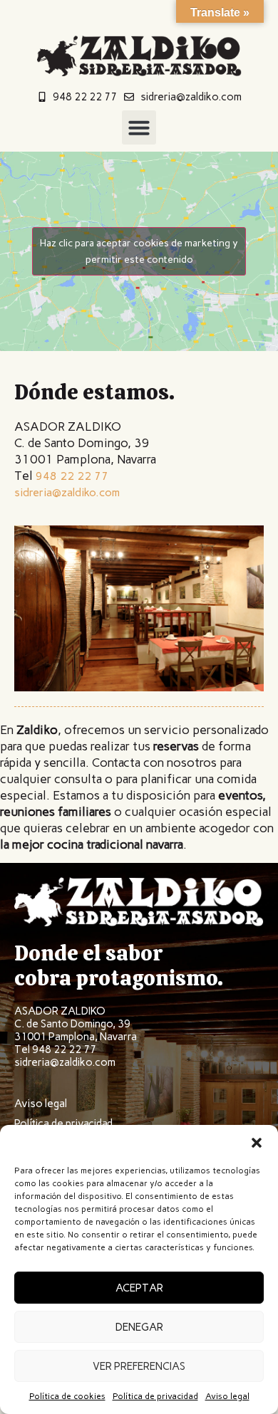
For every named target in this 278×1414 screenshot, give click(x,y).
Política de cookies (67, 1396)
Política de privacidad (155, 1396)
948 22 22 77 (72, 476)
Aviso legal (227, 1396)
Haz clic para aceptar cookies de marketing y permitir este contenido (139, 251)
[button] (256, 1143)
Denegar (139, 1327)
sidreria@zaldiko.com (67, 492)
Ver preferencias (139, 1366)
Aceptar (139, 1288)
